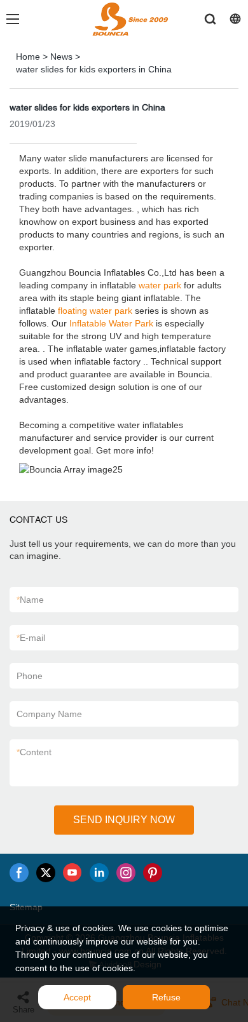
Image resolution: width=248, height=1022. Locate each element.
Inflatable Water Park (111, 323)
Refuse (166, 997)
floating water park (95, 311)
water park (160, 285)
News (61, 56)
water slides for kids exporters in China (94, 69)
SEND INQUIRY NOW (124, 819)
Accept (77, 997)
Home (28, 56)
